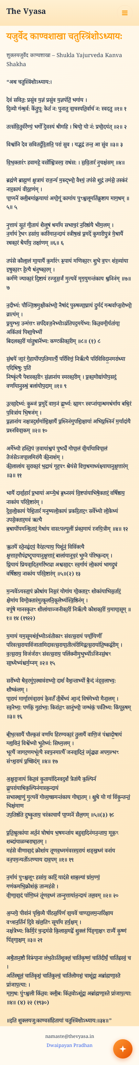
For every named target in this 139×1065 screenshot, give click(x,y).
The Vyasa (26, 13)
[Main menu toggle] (125, 13)
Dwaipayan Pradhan (69, 1046)
